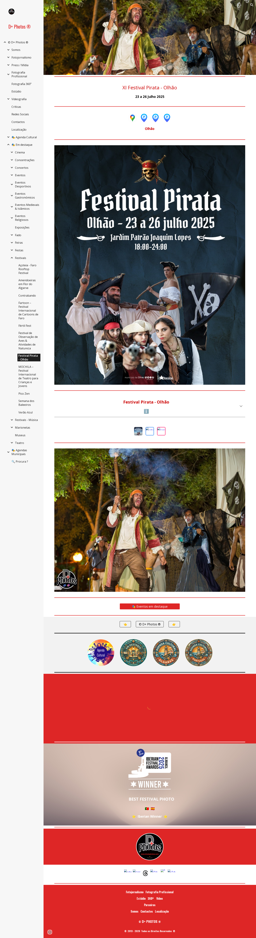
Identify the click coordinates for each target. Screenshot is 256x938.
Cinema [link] (20, 152)
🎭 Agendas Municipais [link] (19, 452)
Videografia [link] (18, 99)
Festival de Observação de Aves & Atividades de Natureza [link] (28, 340)
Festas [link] (19, 250)
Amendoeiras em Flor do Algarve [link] (27, 284)
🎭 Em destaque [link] (21, 145)
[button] (252, 5)
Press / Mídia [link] (19, 65)
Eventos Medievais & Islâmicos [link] (27, 207)
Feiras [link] (19, 243)
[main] (149, 91)
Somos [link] (15, 50)
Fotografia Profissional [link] (19, 74)
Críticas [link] (16, 107)
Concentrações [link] (24, 160)
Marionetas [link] (22, 427)
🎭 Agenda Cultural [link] (24, 137)
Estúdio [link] (16, 91)
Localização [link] (18, 129)
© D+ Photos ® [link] (18, 42)
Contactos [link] (18, 122)
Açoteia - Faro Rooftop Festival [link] (27, 269)
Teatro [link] (19, 443)
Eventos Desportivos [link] (23, 184)
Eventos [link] (20, 175)
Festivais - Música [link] (26, 420)
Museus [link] (20, 435)
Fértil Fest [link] (24, 326)
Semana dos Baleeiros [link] (26, 403)
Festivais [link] (20, 258)
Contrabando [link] (27, 295)
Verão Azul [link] (25, 412)
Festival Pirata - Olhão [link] (28, 357)
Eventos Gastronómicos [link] (25, 195)
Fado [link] (18, 235)
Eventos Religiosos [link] (21, 218)
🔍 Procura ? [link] (19, 461)
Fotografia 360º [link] (21, 84)
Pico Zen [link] (24, 394)
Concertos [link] (21, 168)
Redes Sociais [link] (20, 114)
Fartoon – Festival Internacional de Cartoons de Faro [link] (28, 310)
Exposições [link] (22, 227)
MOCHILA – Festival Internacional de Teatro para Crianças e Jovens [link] (28, 376)
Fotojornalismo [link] (21, 57)
